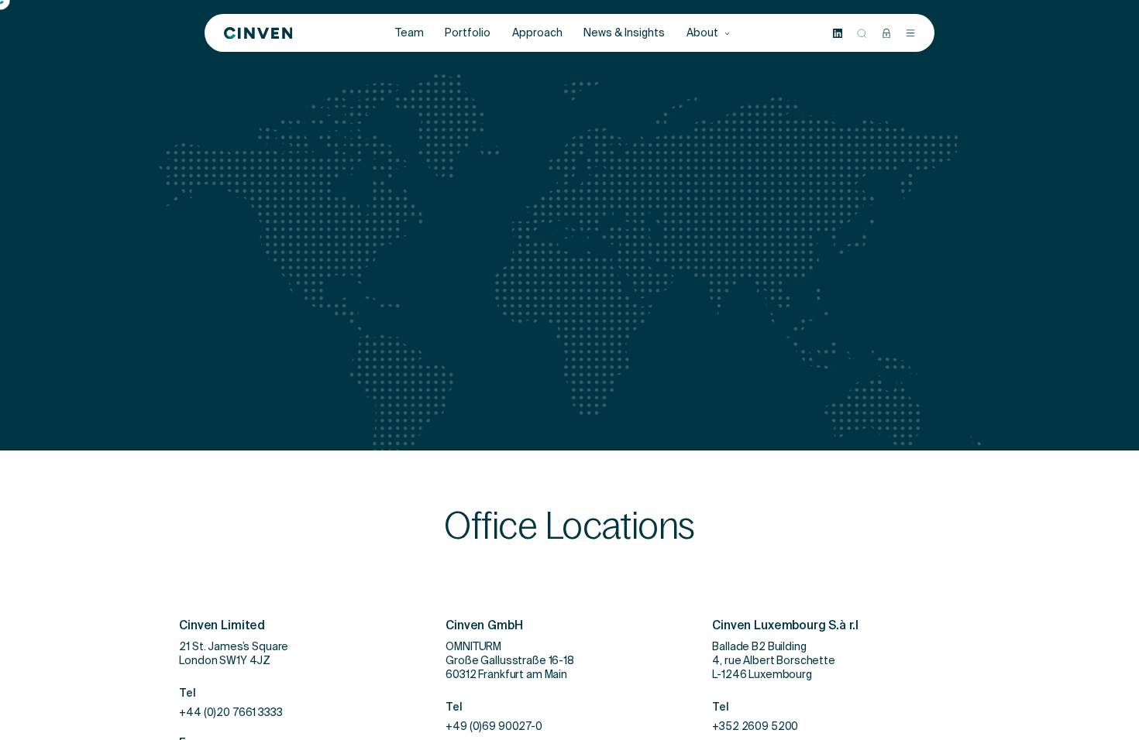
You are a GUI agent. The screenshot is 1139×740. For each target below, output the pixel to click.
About (703, 32)
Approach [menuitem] (537, 32)
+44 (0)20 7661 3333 (230, 714)
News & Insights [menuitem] (624, 32)
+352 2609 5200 (755, 728)
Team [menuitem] (409, 32)
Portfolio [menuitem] (467, 32)
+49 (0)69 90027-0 (494, 728)
